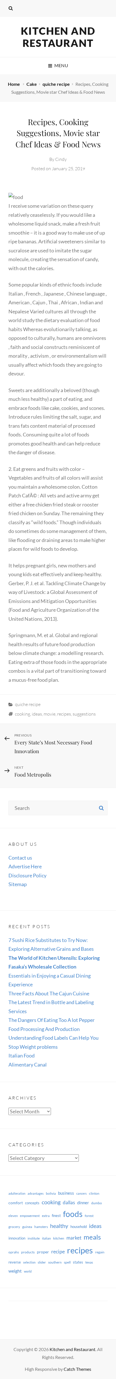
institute (34, 1238)
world (28, 1271)
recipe (58, 1251)
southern (55, 1262)
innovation (16, 1238)
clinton (94, 1193)
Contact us (20, 858)
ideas (37, 714)
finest (56, 1215)
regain (99, 1252)
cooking (22, 714)
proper (43, 1251)
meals (92, 1237)
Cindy (61, 159)
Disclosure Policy (27, 875)
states (78, 1262)
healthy (59, 1226)
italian (46, 1238)
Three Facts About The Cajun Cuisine (48, 993)
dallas (69, 1202)
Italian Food (21, 1055)
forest (89, 1216)
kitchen (58, 1238)
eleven (13, 1216)
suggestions (84, 714)
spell (67, 1262)
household (78, 1226)
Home (14, 84)
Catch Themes (77, 1369)
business (66, 1193)
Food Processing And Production (44, 1029)
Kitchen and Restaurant (58, 37)
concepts (32, 1203)
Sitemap (17, 884)
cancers (81, 1193)
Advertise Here (25, 866)
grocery (14, 1227)
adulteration (16, 1193)
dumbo (96, 1203)
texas (89, 1262)
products (28, 1252)
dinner (83, 1202)
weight (15, 1270)
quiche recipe (56, 84)
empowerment (30, 1216)
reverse (14, 1262)
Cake (31, 84)
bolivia (51, 1193)
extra (46, 1216)
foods (72, 1214)
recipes (64, 714)
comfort (15, 1202)
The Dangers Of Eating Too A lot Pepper (51, 1020)
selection (29, 1262)
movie (49, 714)
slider (42, 1262)
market (73, 1238)
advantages (36, 1193)
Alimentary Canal (27, 1064)
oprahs (13, 1252)
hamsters (41, 1227)
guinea (27, 1227)
